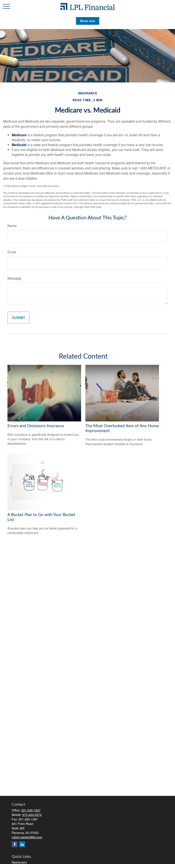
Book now (87, 21)
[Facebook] (15, 844)
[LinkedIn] (22, 844)
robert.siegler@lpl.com (27, 837)
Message (14, 278)
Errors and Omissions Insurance (35, 426)
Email (11, 251)
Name (12, 225)
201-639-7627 (31, 810)
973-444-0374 (32, 815)
